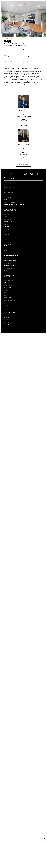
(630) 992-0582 (23, 120)
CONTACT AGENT (23, 164)
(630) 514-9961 (23, 154)
